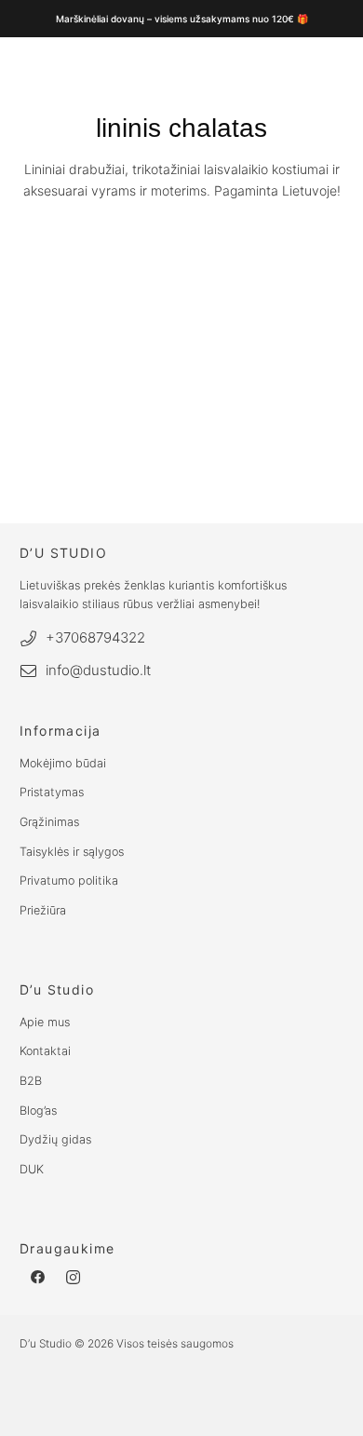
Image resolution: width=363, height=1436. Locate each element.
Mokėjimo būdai (63, 763)
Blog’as (38, 1111)
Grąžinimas (49, 822)
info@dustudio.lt (98, 670)
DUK (32, 1169)
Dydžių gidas (55, 1139)
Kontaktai (45, 1051)
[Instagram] (74, 1278)
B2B (31, 1081)
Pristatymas (52, 792)
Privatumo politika (69, 880)
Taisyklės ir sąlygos (72, 852)
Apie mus (45, 1022)
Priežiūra (43, 910)
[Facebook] (38, 1278)
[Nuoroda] (163, 260)
